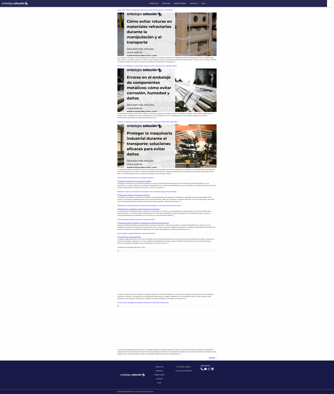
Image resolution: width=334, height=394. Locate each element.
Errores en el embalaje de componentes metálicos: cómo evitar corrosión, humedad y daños (147, 66)
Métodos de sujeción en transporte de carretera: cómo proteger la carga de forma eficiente (146, 191)
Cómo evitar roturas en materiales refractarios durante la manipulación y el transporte (145, 10)
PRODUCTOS (154, 3)
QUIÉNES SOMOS (180, 3)
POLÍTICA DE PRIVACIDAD (183, 371)
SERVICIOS (166, 3)
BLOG (203, 3)
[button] (330, 3)
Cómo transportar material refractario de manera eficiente (136, 219)
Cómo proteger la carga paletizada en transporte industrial (136, 233)
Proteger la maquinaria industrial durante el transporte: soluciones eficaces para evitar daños (147, 122)
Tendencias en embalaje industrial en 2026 (131, 247)
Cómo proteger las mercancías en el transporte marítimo (135, 178)
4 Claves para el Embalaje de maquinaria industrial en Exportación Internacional (143, 302)
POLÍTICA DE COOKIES (183, 367)
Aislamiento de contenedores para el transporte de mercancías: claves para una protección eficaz (149, 205)
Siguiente (213, 358)
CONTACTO (194, 3)
